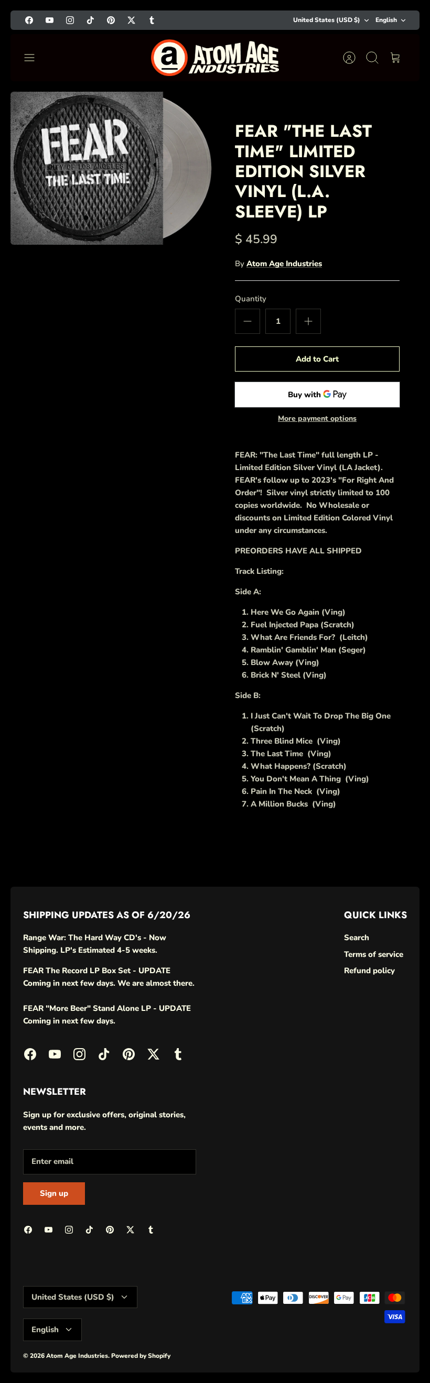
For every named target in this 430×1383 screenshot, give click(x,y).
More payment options (317, 419)
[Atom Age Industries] (215, 57)
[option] (112, 168)
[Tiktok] (90, 20)
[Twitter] (131, 20)
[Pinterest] (111, 20)
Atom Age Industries (284, 263)
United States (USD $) (326, 20)
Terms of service (373, 954)
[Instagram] (70, 20)
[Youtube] (49, 20)
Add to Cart (317, 359)
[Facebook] (29, 20)
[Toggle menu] (34, 57)
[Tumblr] (152, 20)
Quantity (250, 298)
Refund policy (369, 970)
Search (356, 937)
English (386, 20)
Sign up (54, 1193)
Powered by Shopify (140, 1356)
